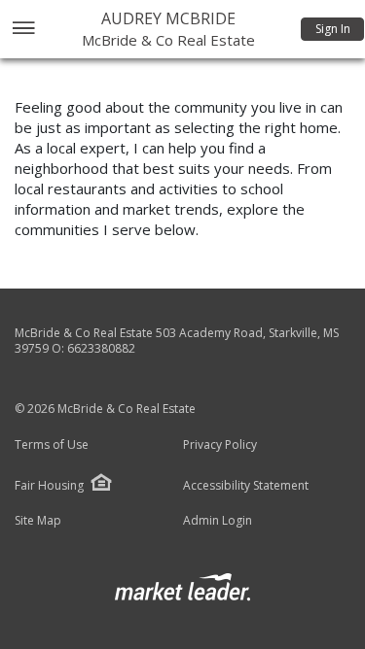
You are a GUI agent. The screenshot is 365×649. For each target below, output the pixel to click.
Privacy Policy (220, 445)
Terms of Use (52, 445)
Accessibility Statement (246, 486)
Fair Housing (49, 485)
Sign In (332, 28)
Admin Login (217, 521)
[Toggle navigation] (23, 30)
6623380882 (101, 348)
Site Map (38, 521)
